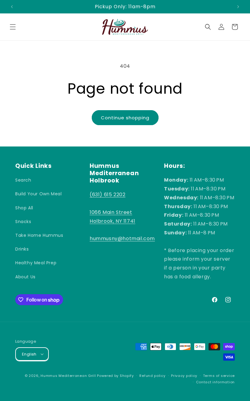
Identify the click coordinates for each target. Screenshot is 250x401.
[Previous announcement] (12, 6)
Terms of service (219, 375)
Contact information (215, 382)
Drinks (22, 249)
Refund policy (152, 375)
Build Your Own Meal (38, 194)
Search (23, 180)
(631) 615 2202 (107, 194)
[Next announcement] (238, 6)
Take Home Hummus (39, 235)
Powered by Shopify (115, 375)
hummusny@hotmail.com (122, 238)
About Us (25, 277)
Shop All (24, 208)
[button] (13, 27)
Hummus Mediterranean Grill (68, 375)
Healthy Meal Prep (35, 263)
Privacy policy (184, 375)
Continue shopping (125, 117)
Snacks (23, 222)
